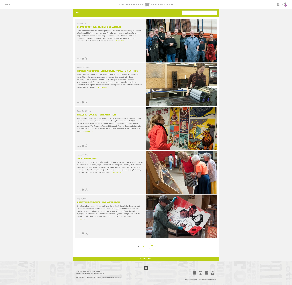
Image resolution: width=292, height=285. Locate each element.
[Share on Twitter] (86, 58)
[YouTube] (213, 273)
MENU (7, 4)
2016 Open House (87, 158)
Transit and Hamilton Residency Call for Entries (107, 70)
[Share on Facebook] (83, 58)
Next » (152, 246)
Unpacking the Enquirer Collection (99, 26)
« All (77, 13)
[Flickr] (207, 273)
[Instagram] (201, 273)
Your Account (278, 4)
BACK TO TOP (146, 259)
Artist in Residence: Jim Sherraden (98, 202)
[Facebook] (195, 273)
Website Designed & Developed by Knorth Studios (200, 279)
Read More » (121, 41)
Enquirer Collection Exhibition (96, 114)
